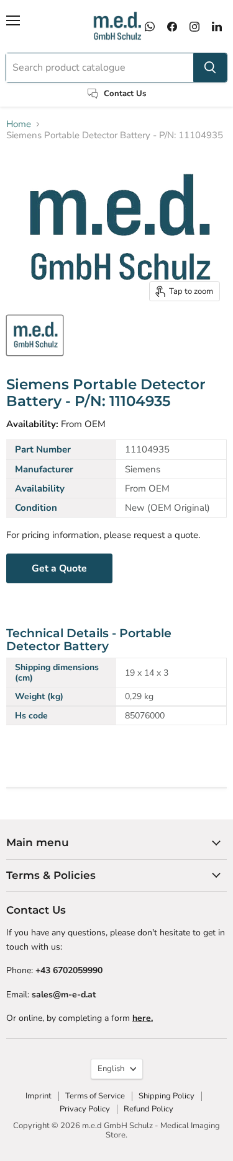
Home (18, 124)
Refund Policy (148, 1109)
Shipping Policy (166, 1095)
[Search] (210, 67)
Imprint (38, 1095)
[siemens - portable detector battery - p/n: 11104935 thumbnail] (35, 335)
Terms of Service (95, 1095)
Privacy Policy (85, 1109)
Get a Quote (59, 568)
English (111, 1068)
